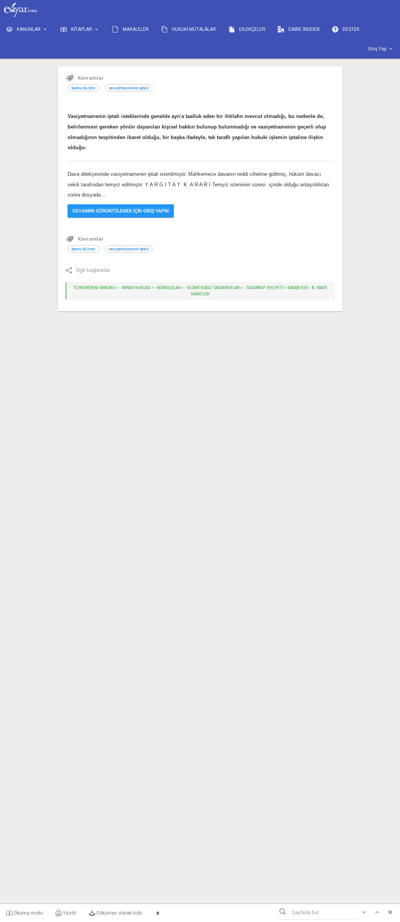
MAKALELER (135, 29)
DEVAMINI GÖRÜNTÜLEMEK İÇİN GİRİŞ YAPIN (121, 211)
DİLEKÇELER (251, 29)
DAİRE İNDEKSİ (303, 29)
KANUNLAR (29, 29)
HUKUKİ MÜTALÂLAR (193, 29)
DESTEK (350, 29)
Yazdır (69, 913)
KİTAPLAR (81, 29)
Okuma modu (27, 913)
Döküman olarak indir (118, 913)
